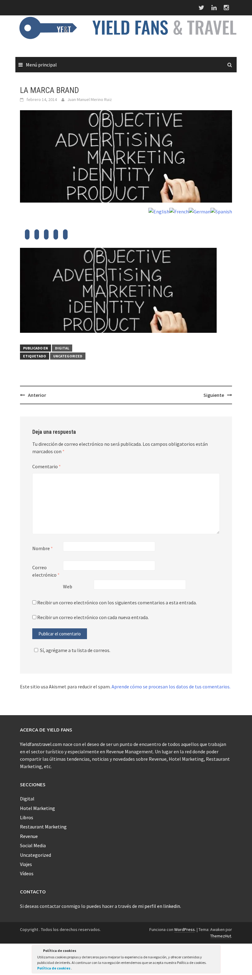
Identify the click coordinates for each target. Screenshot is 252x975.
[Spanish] (221, 211)
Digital (62, 348)
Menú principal (41, 65)
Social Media (33, 845)
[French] (179, 211)
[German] (200, 211)
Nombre (42, 548)
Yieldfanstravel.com (41, 744)
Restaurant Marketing (43, 827)
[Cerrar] (215, 951)
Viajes (26, 864)
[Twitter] (27, 236)
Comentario (46, 466)
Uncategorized (67, 356)
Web (67, 586)
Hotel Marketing (37, 808)
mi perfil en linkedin (159, 906)
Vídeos (26, 873)
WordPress (184, 929)
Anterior (37, 395)
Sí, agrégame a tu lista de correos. (75, 650)
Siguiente (213, 395)
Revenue (29, 836)
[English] (158, 211)
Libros (26, 817)
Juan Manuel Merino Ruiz (89, 99)
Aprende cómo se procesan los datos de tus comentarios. (171, 686)
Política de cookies (54, 968)
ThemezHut (220, 936)
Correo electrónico (46, 571)
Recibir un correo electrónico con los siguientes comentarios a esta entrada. (117, 602)
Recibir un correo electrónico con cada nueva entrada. (93, 617)
